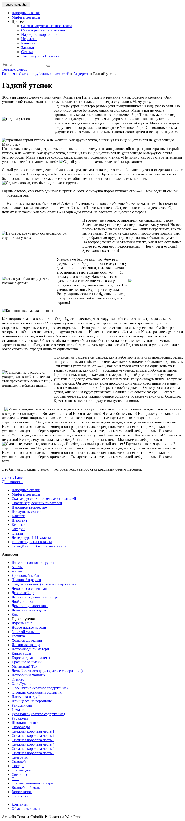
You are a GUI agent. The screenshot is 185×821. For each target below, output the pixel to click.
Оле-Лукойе (21, 684)
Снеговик (20, 757)
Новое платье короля (29, 627)
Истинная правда (26, 645)
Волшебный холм (26, 787)
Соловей (19, 761)
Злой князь (20, 796)
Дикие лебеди (23, 593)
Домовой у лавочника (30, 606)
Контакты (20, 804)
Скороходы (21, 727)
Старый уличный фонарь (32, 783)
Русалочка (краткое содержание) (38, 714)
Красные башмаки (27, 662)
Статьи (27, 52)
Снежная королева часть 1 (33, 731)
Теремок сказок (14, 69)
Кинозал (28, 43)
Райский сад (22, 705)
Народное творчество (39, 34)
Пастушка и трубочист (30, 697)
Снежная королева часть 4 (33, 744)
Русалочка (20, 718)
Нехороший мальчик (28, 675)
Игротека (29, 39)
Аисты (17, 567)
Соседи (18, 766)
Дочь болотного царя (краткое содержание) (47, 671)
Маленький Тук (24, 666)
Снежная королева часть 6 (33, 753)
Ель (15, 614)
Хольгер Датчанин (27, 640)
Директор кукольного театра (35, 597)
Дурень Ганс (12, 477)
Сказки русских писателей (43, 30)
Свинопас (20, 774)
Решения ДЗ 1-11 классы (32, 542)
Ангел (17, 571)
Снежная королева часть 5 (33, 748)
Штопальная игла (26, 723)
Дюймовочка (12, 482)
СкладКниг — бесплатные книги (39, 546)
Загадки (27, 47)
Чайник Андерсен (26, 580)
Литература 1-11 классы (40, 56)
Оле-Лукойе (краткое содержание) (40, 688)
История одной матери (30, 649)
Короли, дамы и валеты (31, 658)
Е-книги (18, 516)
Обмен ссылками (26, 809)
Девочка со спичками (29, 588)
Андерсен (81, 74)
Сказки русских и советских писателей (44, 499)
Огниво (18, 679)
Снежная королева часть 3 (33, 740)
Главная (8, 74)
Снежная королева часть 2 (33, 736)
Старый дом (22, 770)
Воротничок (22, 792)
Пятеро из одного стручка (33, 562)
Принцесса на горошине (32, 701)
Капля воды (21, 653)
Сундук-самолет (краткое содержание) (44, 584)
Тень (15, 779)
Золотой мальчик (26, 632)
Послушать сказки (27, 512)
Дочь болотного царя (29, 610)
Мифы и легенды (26, 17)
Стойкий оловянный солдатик (37, 692)
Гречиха (18, 636)
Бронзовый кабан (26, 575)
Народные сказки (26, 13)
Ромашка (19, 710)
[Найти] (48, 66)
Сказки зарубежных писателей (46, 26)
